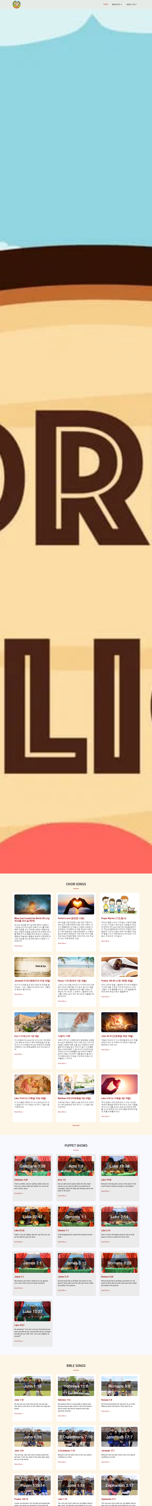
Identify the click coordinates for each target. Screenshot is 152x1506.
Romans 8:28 (107, 1276)
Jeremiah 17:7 (107, 1450)
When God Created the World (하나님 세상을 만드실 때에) (32, 919)
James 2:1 (19, 1276)
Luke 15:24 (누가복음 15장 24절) (30, 1098)
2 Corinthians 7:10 (66, 1450)
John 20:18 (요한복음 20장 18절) (117, 1036)
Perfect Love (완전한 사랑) (71, 918)
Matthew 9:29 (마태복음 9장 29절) (74, 1098)
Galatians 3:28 (21, 1179)
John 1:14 (62, 1499)
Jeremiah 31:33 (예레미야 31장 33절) (32, 980)
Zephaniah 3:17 (108, 1499)
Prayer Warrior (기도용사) (113, 918)
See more (76, 1125)
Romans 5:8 (106, 1400)
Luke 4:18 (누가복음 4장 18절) (116, 1098)
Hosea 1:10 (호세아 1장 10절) (72, 980)
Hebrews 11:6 (64, 1400)
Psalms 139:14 (21, 1499)
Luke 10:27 (19, 1325)
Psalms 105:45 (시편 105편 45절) (117, 980)
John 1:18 (18, 1400)
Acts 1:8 (62, 1179)
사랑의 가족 (64, 1036)
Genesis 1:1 (63, 1230)
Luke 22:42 (19, 1230)
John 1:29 (18, 1450)
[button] (117, 4)
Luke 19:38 (106, 1179)
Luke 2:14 (105, 1230)
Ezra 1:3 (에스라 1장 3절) (26, 1036)
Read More (18, 946)
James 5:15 (63, 1276)
